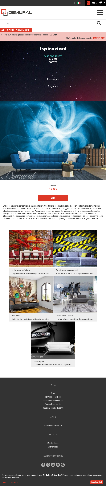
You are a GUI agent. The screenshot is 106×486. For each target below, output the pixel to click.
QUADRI (53, 59)
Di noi (53, 393)
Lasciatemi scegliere (10, 482)
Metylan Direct (53, 443)
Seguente (59, 86)
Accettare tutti (96, 482)
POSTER (53, 62)
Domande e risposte (53, 404)
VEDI (53, 197)
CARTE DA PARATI (53, 56)
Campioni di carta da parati (53, 408)
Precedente (47, 79)
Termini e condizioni (53, 397)
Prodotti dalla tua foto (53, 425)
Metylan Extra (53, 447)
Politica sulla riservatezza (53, 400)
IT (75, 3)
